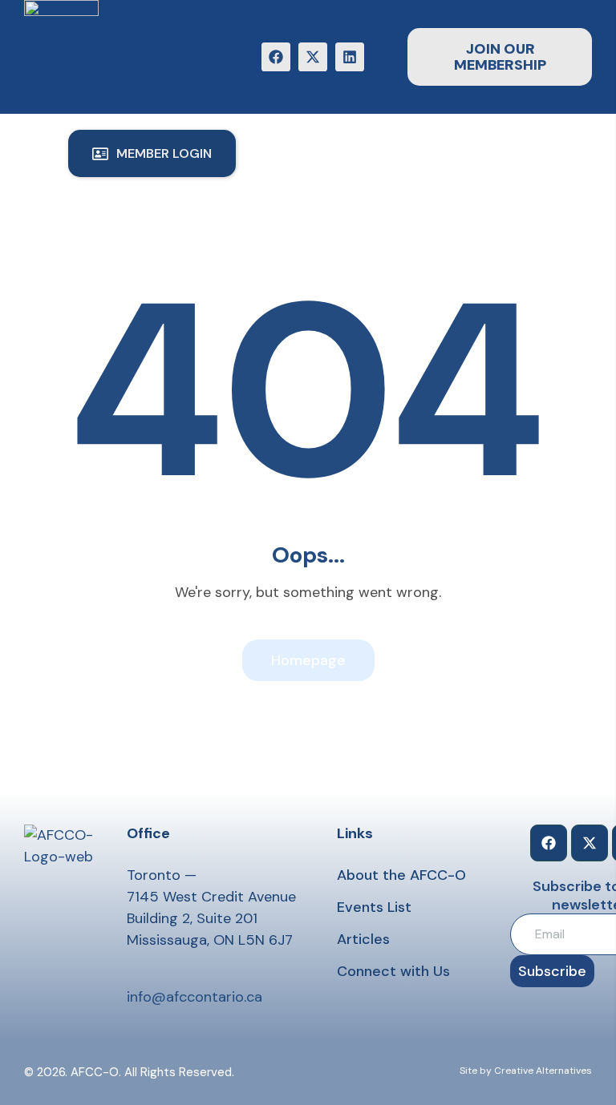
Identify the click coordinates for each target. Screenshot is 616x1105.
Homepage (308, 660)
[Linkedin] (349, 56)
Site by (476, 1070)
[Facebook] (275, 56)
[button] (152, 153)
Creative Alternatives (543, 1070)
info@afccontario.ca (194, 996)
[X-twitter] (312, 56)
